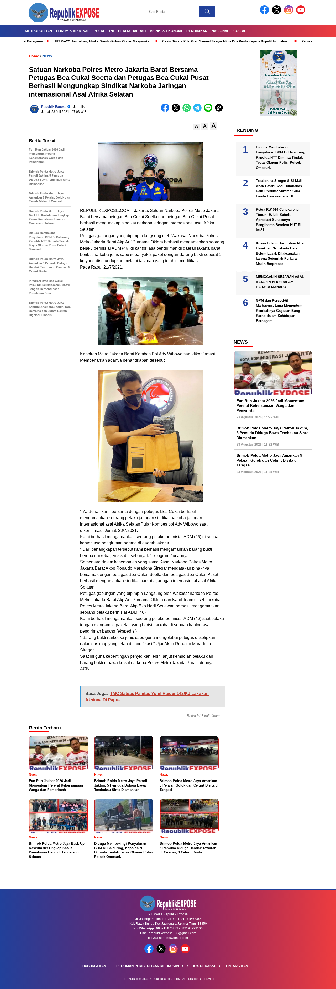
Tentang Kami (237, 966)
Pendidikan (196, 31)
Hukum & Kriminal (73, 31)
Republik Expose (53, 107)
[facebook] (265, 13)
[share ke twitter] (177, 111)
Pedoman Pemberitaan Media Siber (149, 966)
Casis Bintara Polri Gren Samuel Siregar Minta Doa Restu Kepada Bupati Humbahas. (194, 41)
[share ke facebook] (166, 111)
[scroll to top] (322, 980)
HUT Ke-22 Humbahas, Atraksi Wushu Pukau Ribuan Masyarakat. (71, 41)
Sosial (239, 31)
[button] (196, 127)
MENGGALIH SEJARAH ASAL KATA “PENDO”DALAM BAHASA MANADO (280, 282)
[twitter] (277, 13)
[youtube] (301, 13)
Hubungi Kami (95, 966)
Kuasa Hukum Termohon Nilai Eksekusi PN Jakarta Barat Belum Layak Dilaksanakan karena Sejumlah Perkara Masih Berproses (280, 253)
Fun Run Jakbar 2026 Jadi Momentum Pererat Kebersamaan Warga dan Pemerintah (270, 405)
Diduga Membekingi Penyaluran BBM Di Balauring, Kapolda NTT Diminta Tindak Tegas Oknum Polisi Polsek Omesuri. (280, 157)
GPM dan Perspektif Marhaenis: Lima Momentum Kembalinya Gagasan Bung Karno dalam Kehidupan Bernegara (279, 310)
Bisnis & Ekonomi (166, 31)
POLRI (99, 31)
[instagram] (289, 13)
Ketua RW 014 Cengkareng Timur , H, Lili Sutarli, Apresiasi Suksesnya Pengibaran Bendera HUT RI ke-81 (278, 219)
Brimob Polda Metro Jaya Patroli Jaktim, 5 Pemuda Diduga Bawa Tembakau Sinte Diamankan (272, 433)
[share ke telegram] (198, 111)
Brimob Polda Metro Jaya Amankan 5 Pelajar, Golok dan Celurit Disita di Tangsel (269, 460)
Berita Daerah (132, 31)
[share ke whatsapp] (187, 111)
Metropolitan (38, 31)
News (47, 56)
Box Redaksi (203, 966)
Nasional (220, 31)
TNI (111, 31)
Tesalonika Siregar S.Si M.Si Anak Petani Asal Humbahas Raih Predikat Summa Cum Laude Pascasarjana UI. (279, 188)
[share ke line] (209, 111)
